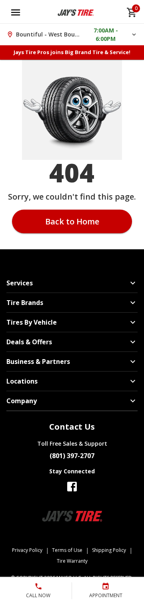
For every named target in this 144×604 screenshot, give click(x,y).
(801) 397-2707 (72, 455)
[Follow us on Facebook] (72, 486)
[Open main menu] (15, 12)
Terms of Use (67, 550)
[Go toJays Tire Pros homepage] (76, 12)
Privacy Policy (27, 550)
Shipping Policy (109, 550)
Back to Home (72, 221)
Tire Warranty (72, 561)
